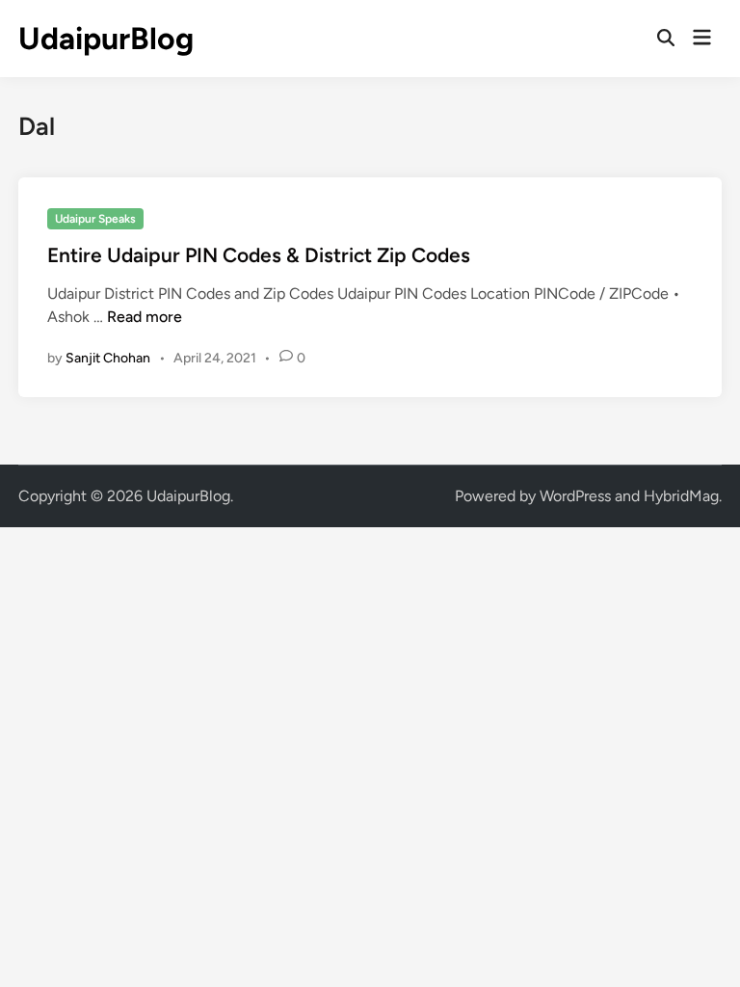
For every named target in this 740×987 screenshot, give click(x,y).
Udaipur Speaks (95, 219)
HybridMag (681, 496)
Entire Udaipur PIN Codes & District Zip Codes (258, 255)
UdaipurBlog (106, 38)
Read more (144, 316)
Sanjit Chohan (108, 358)
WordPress (575, 496)
